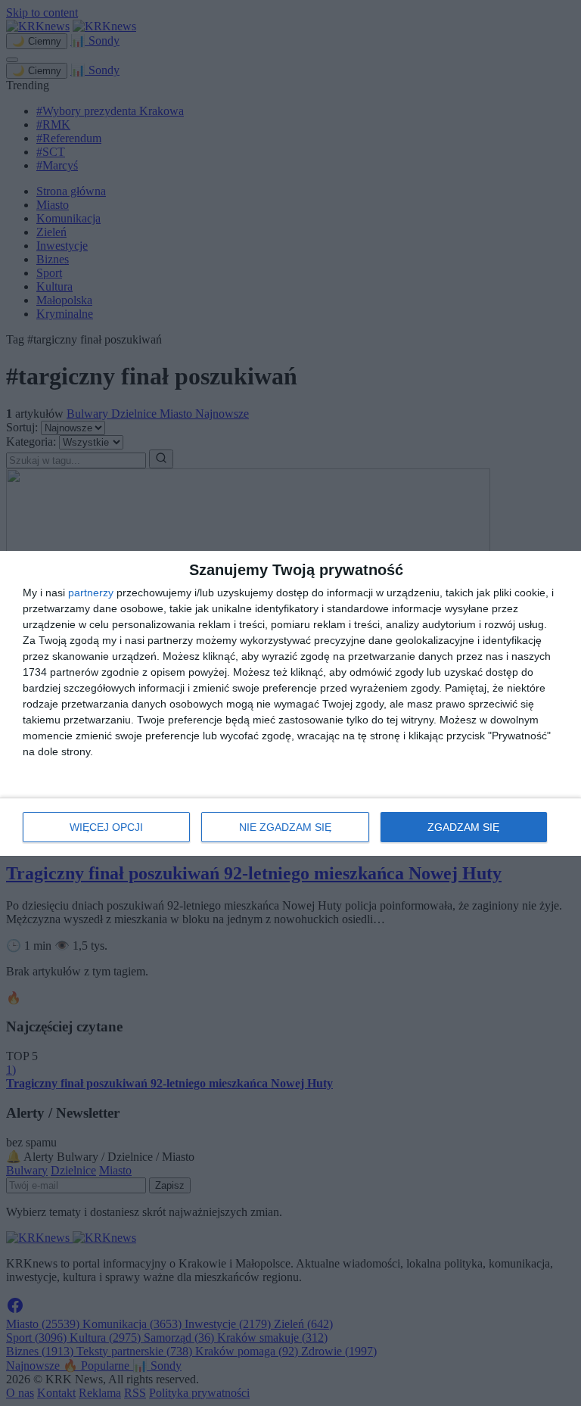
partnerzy (90, 592)
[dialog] (290, 703)
